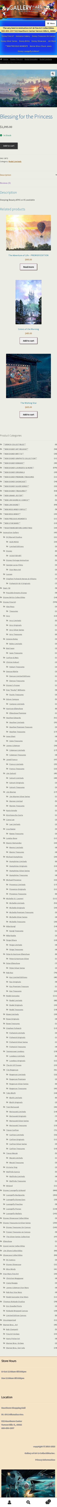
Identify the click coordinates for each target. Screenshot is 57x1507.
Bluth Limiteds (15, 1097)
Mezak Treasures (16, 1162)
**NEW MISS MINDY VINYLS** (15, 509)
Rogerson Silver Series (18, 1084)
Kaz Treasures (15, 991)
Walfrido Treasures (17, 1181)
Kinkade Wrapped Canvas (17, 1311)
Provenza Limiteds (17, 884)
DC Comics (10, 1260)
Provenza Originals (17, 889)
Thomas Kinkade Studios (14, 1301)
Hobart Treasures (16, 667)
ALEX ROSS (14, 542)
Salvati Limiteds (16, 778)
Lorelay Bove (11, 838)
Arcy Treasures (15, 634)
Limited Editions (16, 546)
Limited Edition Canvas (16, 1315)
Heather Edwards (13, 718)
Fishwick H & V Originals (19, 583)
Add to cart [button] (28, 340)
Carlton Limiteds (16, 1135)
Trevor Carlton (12, 1130)
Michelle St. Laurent (14, 898)
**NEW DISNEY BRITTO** (13, 453)
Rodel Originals (16, 1005)
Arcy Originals (15, 625)
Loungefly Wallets (14, 1213)
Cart (44, 1500)
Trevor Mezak (12, 1153)
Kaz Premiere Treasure (19, 986)
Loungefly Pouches (14, 1204)
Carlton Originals (16, 1139)
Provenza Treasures (17, 894)
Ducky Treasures (16, 694)
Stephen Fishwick (13, 1028)
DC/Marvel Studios (14, 537)
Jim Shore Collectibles (12, 1250)
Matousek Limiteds (17, 1111)
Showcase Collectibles (13, 1255)
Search (28, 1502)
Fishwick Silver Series (18, 1042)
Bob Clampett (12, 1329)
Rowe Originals (12, 1019)
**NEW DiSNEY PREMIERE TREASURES (18, 477)
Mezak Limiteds (16, 1158)
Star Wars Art (15, 569)
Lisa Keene (10, 829)
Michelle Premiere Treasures (21, 912)
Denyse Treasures (17, 681)
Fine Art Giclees (13, 1334)
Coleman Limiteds (17, 750)
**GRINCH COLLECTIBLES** (14, 444)
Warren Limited (16, 801)
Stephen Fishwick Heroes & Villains (21, 579)
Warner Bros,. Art (10, 1324)
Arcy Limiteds (15, 620)
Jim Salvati (11, 773)
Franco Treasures (16, 768)
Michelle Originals (17, 907)
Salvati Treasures (17, 787)
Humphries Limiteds (18, 861)
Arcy (8, 616)
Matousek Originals (17, 1116)
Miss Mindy (11, 1269)
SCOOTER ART (15, 555)
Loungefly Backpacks (15, 1195)
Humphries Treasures (18, 875)
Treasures (13, 611)
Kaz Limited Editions (18, 977)
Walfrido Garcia (13, 1172)
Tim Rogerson (12, 1070)
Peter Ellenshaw (13, 963)
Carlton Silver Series (18, 1144)
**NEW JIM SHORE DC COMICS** (16, 500)
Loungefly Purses (13, 1209)
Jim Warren (11, 792)
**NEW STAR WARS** (11, 523)
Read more (28, 266)
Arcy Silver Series (16, 630)
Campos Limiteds (16, 704)
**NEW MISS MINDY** (12, 514)
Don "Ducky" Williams (15, 690)
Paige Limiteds (15, 945)
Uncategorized (9, 1320)
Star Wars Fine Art (11, 1274)
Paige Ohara (11, 940)
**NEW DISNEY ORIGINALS (14, 472)
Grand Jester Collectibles (14, 1246)
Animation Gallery (23, 36)
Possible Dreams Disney (16, 592)
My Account (9, 1502)
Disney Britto (24, 41)
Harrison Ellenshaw (14, 708)
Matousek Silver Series (19, 1121)
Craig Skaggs (12, 1283)
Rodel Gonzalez (31, 59)
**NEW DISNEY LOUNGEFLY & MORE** (18, 467)
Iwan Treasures (16, 653)
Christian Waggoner (14, 1278)
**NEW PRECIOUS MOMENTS (16, 46)
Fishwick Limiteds (17, 1033)
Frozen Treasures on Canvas (18, 1232)
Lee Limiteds (14, 824)
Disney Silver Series (9, 41)
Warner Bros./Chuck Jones (41, 46)
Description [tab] (5, 175)
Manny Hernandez (14, 843)
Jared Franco (11, 759)
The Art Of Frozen (13, 1065)
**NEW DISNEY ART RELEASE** (15, 449)
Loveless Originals (17, 1060)
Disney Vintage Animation (17, 560)
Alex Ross (10, 606)
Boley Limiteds (15, 643)
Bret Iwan (10, 648)
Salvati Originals (16, 782)
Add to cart (8, 145)
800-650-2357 (7, 31)
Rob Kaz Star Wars (14, 1292)
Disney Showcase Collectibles (16, 1218)
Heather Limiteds (16, 722)
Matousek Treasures (18, 1125)
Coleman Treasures (17, 755)
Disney (9, 551)
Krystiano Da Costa (14, 815)
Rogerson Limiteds (17, 1074)
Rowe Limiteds (12, 1014)
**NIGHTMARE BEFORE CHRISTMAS (17, 528)
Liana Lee (10, 819)
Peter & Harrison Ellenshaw (18, 954)
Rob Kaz (9, 972)
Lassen (9, 574)
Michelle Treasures (17, 921)
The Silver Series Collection (18, 1236)
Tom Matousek (12, 1107)
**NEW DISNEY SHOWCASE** (15, 481)
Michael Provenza (13, 880)
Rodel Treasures (16, 1009)
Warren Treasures (16, 806)
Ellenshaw (7, 1241)
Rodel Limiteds (46, 59)
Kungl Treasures (16, 931)
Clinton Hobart (12, 662)
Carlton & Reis (12, 657)
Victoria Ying (11, 1167)
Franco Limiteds (16, 764)
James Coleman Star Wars (17, 1287)
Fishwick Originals (17, 1037)
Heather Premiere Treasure (20, 727)
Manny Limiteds (16, 847)
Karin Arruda (11, 810)
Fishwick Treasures (17, 1046)
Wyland (9, 1185)
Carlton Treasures (17, 1148)
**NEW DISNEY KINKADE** (13, 463)
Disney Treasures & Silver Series (17, 1223)
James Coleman (13, 745)
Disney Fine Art (8, 36)
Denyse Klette (12, 671)
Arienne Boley (12, 639)
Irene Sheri (10, 736)
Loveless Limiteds (17, 1056)
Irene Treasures (16, 741)
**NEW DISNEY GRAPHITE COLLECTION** (20, 458)
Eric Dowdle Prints (14, 1306)
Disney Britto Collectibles (14, 597)
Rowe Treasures (13, 1023)
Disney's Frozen (13, 685)
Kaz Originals (15, 982)
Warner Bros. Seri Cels (15, 1348)
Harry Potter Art (13, 1338)
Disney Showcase (39, 41)
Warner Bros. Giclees (15, 1343)
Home (5, 59)
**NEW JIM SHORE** (11, 504)
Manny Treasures (16, 852)
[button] (53, 73)
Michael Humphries (14, 857)
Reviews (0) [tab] (5, 183)
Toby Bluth (11, 1093)
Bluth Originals (16, 1102)
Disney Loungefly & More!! (28, 51)
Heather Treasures (17, 731)
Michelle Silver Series (18, 917)
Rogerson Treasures (18, 1088)
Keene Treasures (16, 833)
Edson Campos (12, 699)
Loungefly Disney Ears (15, 1199)
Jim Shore (52, 41)
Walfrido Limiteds (17, 1176)
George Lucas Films (14, 565)
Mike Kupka (11, 935)
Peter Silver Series (17, 968)
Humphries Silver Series (19, 870)
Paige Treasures (16, 949)
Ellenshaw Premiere (17, 713)
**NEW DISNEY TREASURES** (15, 491)
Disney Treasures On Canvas (43, 36)
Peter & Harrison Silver (19, 958)
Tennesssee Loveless (15, 1051)
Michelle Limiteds (16, 903)
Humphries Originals (18, 866)
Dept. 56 (6, 588)
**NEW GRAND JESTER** (13, 495)
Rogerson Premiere (17, 1079)
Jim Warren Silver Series (19, 796)
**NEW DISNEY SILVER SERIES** (16, 486)
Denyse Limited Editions (19, 676)
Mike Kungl (10, 926)
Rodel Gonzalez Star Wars (17, 1297)
